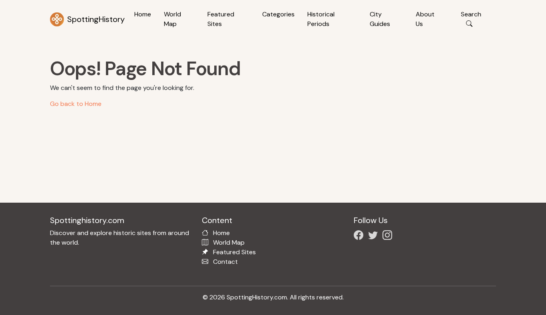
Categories (278, 14)
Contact (225, 261)
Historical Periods (321, 19)
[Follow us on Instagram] (389, 236)
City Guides (380, 19)
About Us (425, 19)
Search (471, 14)
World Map (172, 19)
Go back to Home (76, 104)
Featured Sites (220, 19)
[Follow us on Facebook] (360, 236)
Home (142, 14)
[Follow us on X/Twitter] (374, 236)
